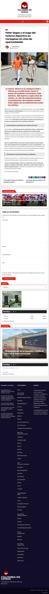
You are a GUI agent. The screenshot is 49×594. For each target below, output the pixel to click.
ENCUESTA (20, 557)
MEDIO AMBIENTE (21, 506)
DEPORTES (14, 198)
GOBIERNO (12, 349)
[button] (44, 21)
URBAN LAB (20, 560)
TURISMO (19, 488)
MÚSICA (19, 482)
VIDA (6, 29)
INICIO (18, 390)
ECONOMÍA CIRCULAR (23, 503)
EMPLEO (19, 449)
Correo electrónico (6, 254)
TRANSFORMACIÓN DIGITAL (24, 527)
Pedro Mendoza (15, 46)
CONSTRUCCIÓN (21, 440)
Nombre (4, 246)
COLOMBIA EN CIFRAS (24, 11)
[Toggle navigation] (22, 21)
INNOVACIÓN (20, 514)
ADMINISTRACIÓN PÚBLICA (24, 397)
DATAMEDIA (20, 543)
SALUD (19, 485)
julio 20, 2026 (8, 204)
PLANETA (19, 510)
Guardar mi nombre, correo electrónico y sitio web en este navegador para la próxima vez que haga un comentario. (23, 273)
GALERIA (19, 406)
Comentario (5, 220)
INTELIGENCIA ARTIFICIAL (23, 524)
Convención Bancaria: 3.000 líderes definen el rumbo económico (7, 409)
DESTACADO (19, 198)
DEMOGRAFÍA (20, 551)
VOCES (19, 532)
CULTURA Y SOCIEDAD (7, 198)
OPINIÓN (19, 536)
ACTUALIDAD (20, 393)
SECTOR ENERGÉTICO (23, 422)
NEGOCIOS (20, 432)
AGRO (18, 494)
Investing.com (11, 321)
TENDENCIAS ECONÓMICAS (24, 428)
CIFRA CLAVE (20, 545)
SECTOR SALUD (21, 425)
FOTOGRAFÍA (20, 476)
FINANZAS (20, 452)
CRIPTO (19, 443)
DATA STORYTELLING (22, 548)
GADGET (19, 521)
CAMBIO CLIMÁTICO (22, 497)
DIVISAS (19, 446)
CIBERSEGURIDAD (22, 515)
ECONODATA (20, 554)
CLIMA (18, 500)
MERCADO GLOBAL (22, 455)
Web (3, 262)
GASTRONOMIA (21, 479)
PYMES (19, 458)
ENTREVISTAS (21, 533)
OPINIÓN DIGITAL (39, 590)
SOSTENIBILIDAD (21, 493)
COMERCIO (20, 437)
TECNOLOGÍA (32, 590)
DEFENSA (19, 400)
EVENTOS (19, 473)
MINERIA (19, 416)
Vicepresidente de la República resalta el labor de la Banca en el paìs (24, 352)
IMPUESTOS (20, 413)
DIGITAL (19, 518)
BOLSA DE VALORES (22, 434)
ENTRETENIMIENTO (22, 470)
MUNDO (19, 419)
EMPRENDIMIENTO (22, 403)
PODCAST (19, 539)
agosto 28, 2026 (9, 355)
